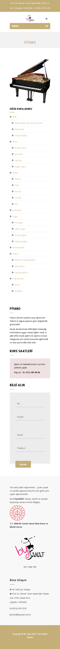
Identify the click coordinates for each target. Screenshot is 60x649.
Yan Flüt (18, 197)
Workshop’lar (18, 247)
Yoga (15, 216)
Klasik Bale (19, 129)
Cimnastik (17, 210)
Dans (15, 141)
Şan (16, 204)
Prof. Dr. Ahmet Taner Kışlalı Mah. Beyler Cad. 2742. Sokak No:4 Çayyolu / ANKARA (29, 597)
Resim (17, 284)
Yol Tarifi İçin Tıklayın (20, 589)
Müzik (15, 172)
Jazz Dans (19, 154)
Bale (15, 116)
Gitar (17, 185)
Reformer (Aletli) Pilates (25, 260)
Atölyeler (19, 291)
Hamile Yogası (21, 241)
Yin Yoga (18, 222)
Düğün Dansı (20, 166)
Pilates (16, 253)
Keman (18, 191)
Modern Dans (21, 147)
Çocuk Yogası (21, 235)
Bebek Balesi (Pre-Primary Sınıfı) (29, 123)
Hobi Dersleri (18, 278)
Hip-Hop (18, 160)
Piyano (18, 179)
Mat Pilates (20, 266)
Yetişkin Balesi (21, 135)
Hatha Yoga (20, 228)
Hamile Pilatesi (21, 272)
